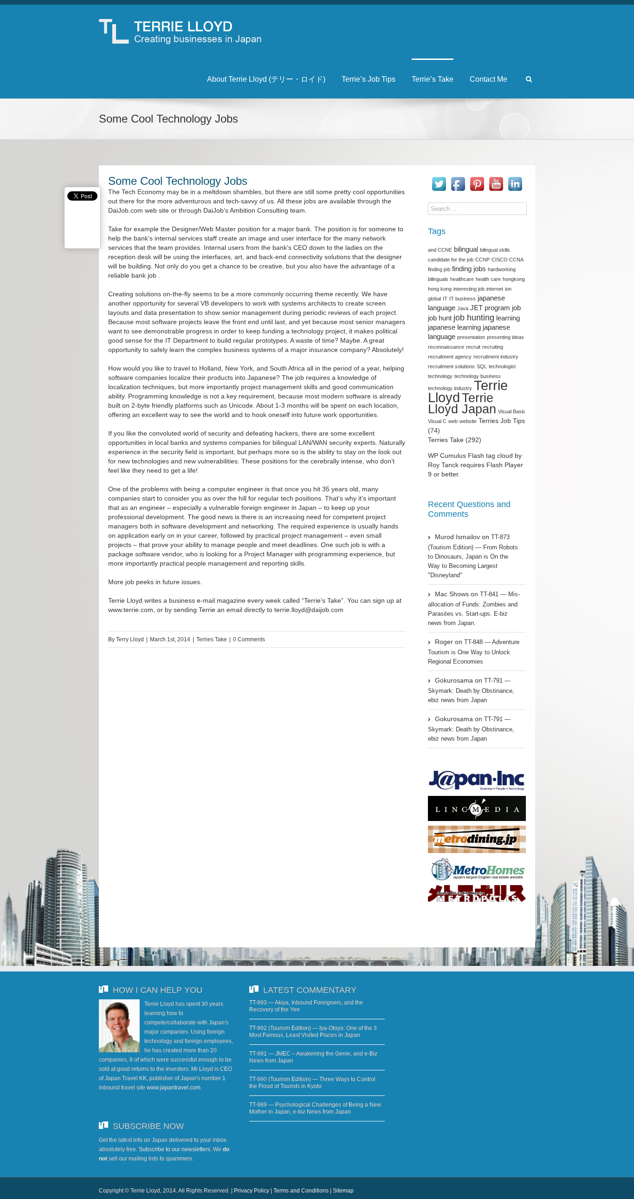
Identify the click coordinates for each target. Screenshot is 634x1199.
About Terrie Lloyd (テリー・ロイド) (266, 79)
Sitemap (343, 1190)
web (453, 421)
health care (488, 279)
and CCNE (440, 250)
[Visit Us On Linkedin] (514, 179)
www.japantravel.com (174, 1087)
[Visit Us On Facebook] (457, 179)
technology (440, 376)
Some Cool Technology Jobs (177, 181)
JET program (490, 308)
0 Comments (249, 639)
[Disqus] (257, 789)
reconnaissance (446, 347)
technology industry (450, 388)
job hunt (440, 318)
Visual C (437, 421)
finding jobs (469, 269)
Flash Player (504, 465)
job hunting (473, 317)
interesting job (469, 289)
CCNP (482, 259)
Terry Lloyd (130, 639)
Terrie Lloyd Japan (462, 403)
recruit (473, 347)
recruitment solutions (451, 366)
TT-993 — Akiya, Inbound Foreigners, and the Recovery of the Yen (306, 1006)
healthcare (462, 279)
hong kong (440, 289)
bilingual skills (495, 250)
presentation (471, 337)
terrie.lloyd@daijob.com (308, 609)
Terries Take (211, 639)
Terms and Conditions (301, 1190)
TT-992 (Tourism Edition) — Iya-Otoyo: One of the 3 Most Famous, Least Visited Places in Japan (313, 1031)
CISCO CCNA (508, 259)
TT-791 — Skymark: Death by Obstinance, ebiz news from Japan (471, 690)
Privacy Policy (251, 1190)
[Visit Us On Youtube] (495, 179)
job (516, 308)
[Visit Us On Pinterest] (476, 179)
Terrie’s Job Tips (368, 79)
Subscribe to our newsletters (174, 1149)
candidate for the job (450, 259)
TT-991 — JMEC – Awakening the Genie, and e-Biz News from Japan (313, 1057)
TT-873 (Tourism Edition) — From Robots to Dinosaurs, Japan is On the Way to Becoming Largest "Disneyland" (473, 556)
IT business (462, 298)
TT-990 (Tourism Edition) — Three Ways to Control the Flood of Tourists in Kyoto (312, 1082)
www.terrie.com (130, 609)
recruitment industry (495, 356)
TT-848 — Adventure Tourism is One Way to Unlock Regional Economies (473, 652)
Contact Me (488, 79)
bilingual (466, 249)
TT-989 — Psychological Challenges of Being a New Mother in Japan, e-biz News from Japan (315, 1108)
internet (494, 289)
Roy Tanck (443, 465)
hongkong (514, 279)
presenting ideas (505, 337)
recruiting (492, 347)
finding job (439, 269)
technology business (477, 376)
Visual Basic (511, 411)
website (468, 421)
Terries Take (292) (454, 439)
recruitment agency (450, 356)
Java (462, 308)
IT (445, 298)
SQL (482, 366)
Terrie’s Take (432, 79)
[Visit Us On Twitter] (438, 179)
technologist (502, 366)
